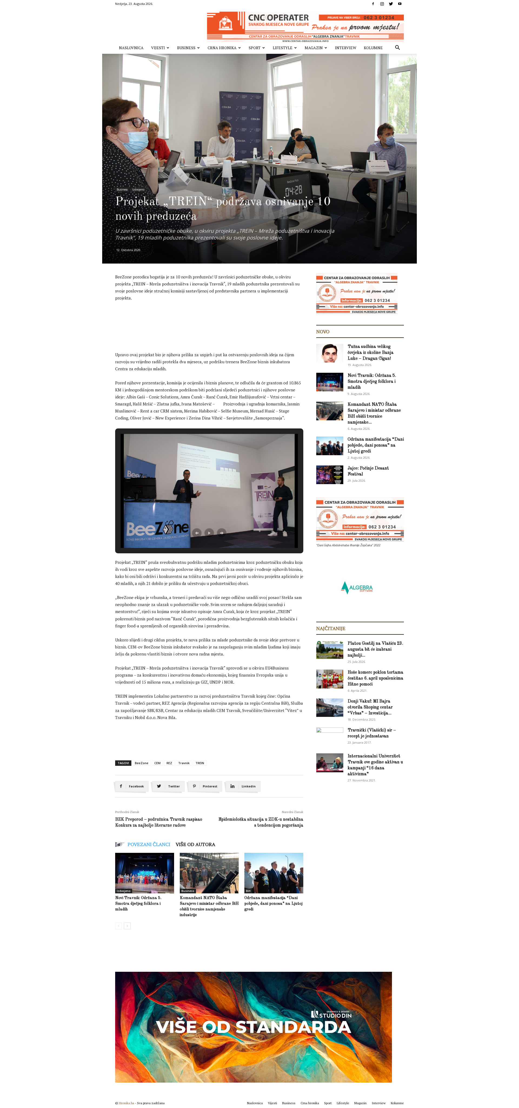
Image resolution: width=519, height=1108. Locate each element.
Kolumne (373, 47)
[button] (397, 48)
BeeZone (141, 763)
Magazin (314, 47)
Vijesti (158, 47)
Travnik (183, 763)
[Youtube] (400, 4)
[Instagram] (382, 4)
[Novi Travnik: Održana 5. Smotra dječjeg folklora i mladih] (144, 873)
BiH (248, 891)
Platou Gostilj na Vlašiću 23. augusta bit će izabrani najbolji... (375, 649)
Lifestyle (282, 47)
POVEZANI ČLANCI (149, 844)
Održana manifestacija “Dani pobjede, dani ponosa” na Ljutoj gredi (273, 903)
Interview (345, 47)
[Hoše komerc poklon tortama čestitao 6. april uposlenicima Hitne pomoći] (329, 679)
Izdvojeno (138, 189)
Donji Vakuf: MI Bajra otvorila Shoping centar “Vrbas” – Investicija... (370, 707)
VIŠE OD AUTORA (195, 844)
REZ (169, 763)
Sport (255, 47)
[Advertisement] (213, 320)
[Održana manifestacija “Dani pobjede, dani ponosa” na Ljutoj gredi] (273, 873)
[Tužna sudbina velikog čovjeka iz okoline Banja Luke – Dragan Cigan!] (329, 353)
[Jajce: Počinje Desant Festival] (329, 474)
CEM (157, 763)
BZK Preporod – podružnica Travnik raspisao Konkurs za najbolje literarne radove (158, 822)
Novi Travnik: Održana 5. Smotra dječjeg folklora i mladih (138, 903)
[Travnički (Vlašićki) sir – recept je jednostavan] (329, 735)
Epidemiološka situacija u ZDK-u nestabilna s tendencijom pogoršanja (260, 822)
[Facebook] (373, 4)
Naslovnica (131, 47)
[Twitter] (391, 4)
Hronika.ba (126, 1103)
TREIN (199, 763)
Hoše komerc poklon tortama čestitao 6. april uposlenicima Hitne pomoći (375, 678)
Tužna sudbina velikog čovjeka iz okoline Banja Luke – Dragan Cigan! (371, 353)
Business (186, 47)
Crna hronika (222, 47)
